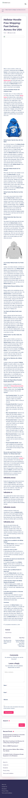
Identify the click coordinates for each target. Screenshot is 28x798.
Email (5, 692)
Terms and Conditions (8, 773)
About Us (5, 762)
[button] (8, 632)
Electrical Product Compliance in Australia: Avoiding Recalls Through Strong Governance (14, 736)
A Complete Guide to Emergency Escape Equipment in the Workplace (13, 755)
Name (5, 685)
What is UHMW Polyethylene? (10, 746)
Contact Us (5, 765)
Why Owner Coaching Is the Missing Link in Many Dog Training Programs (13, 742)
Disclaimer (5, 767)
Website (6, 699)
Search (5, 721)
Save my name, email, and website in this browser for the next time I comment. (14, 707)
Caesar (7, 630)
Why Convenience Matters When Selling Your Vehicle (13, 750)
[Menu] (25, 3)
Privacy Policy (6, 770)
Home (3, 9)
